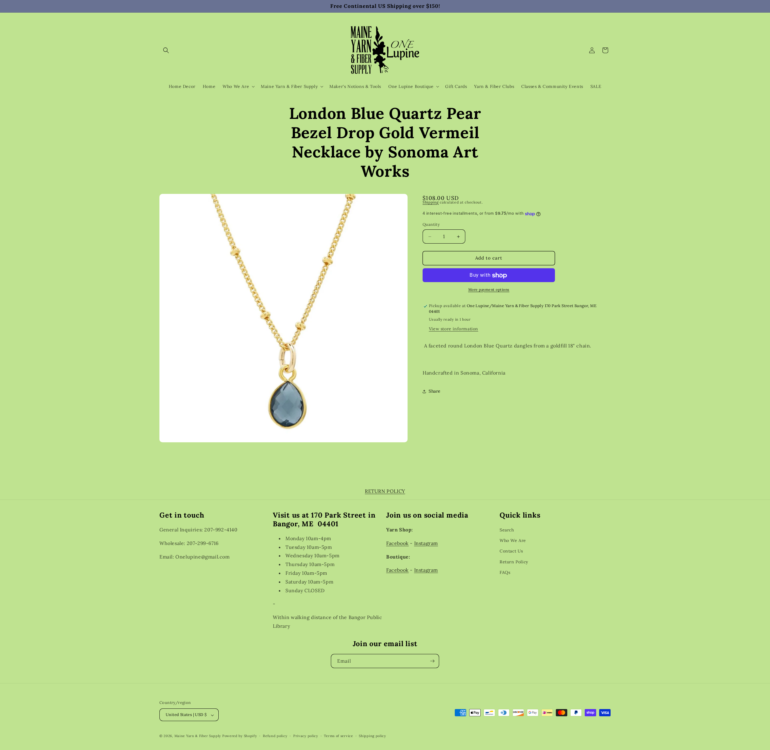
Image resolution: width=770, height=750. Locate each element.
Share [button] (435, 391)
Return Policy (514, 561)
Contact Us (511, 551)
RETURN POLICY (385, 491)
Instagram (426, 543)
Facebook (397, 543)
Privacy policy (305, 736)
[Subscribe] (432, 661)
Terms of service (338, 736)
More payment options (489, 290)
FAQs (505, 572)
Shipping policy (372, 736)
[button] (166, 50)
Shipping (431, 202)
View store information (453, 329)
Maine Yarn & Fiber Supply (197, 736)
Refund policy (275, 736)
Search (507, 530)
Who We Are (513, 540)
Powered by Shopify (239, 736)
